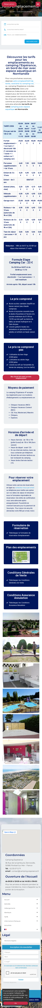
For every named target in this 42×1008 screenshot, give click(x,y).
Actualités (7, 925)
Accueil (12, 12)
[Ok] (26, 997)
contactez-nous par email (24, 488)
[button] (21, 377)
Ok (16, 1003)
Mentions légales (10, 941)
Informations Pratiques (12, 921)
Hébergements (9, 908)
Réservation (9, 4)
